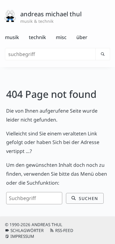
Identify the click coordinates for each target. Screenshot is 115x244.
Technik (37, 37)
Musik (12, 37)
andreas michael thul (51, 14)
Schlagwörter (27, 230)
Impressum (22, 236)
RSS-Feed (64, 230)
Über (81, 37)
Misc (61, 37)
